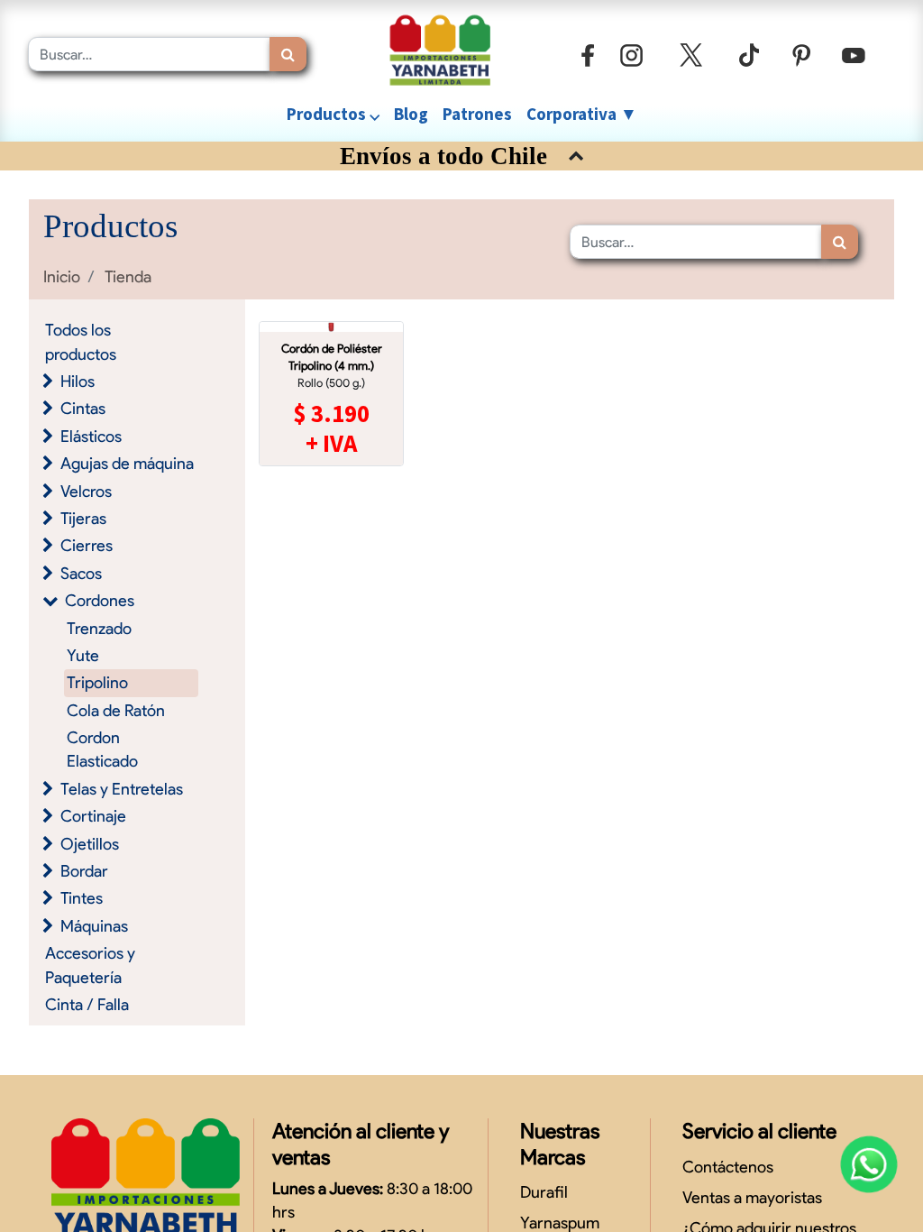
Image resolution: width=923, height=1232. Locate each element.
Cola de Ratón (116, 710)
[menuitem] (411, 114)
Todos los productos (80, 341)
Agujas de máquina (127, 463)
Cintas (82, 408)
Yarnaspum (559, 1222)
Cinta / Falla (87, 1004)
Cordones (99, 600)
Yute (83, 655)
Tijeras (83, 518)
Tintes (81, 897)
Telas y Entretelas (121, 788)
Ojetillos (89, 843)
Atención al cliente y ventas (360, 1143)
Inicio (61, 276)
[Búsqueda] (288, 54)
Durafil (544, 1191)
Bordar (84, 870)
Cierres (86, 545)
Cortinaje (93, 815)
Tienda (128, 276)
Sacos (81, 573)
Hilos (77, 381)
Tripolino (97, 682)
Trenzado (99, 628)
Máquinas (94, 925)
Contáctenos (727, 1166)
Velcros (86, 491)
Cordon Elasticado (102, 749)
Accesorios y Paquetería (90, 964)
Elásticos (91, 436)
